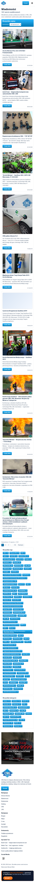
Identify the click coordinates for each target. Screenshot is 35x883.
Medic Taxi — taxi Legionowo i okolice (12, 845)
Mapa (3, 819)
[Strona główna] (3, 3)
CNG (2, 806)
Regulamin (4, 836)
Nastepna (20, 545)
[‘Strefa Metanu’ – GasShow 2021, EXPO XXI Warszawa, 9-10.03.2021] (17, 162)
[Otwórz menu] (32, 3)
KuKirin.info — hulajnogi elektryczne (11, 848)
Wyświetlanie (5, 24)
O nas (3, 821)
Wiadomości (4, 798)
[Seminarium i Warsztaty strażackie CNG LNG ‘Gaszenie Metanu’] (17, 467)
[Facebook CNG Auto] (3, 858)
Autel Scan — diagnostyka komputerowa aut (14, 842)
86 (15, 545)
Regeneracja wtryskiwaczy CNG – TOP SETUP (17, 136)
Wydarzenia (4, 801)
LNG (2, 809)
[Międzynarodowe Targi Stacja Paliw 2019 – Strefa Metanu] (17, 263)
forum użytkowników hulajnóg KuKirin (12, 851)
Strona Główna (5, 796)
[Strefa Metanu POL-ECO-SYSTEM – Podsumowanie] (17, 39)
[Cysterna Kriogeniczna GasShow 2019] (17, 301)
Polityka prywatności (7, 833)
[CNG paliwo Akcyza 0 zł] (17, 214)
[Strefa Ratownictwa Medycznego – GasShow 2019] (17, 342)
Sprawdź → (8, 878)
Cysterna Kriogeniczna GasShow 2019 (15, 311)
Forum (26, 3)
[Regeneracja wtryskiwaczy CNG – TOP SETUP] (17, 122)
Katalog (3, 804)
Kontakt (3, 824)
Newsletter (4, 827)
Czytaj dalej (7, 64)
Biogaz (3, 816)
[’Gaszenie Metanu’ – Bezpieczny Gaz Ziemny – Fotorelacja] (17, 428)
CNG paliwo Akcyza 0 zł (10, 236)
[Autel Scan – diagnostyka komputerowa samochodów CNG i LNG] (17, 80)
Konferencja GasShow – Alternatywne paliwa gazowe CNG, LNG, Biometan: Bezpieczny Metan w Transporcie (17, 398)
